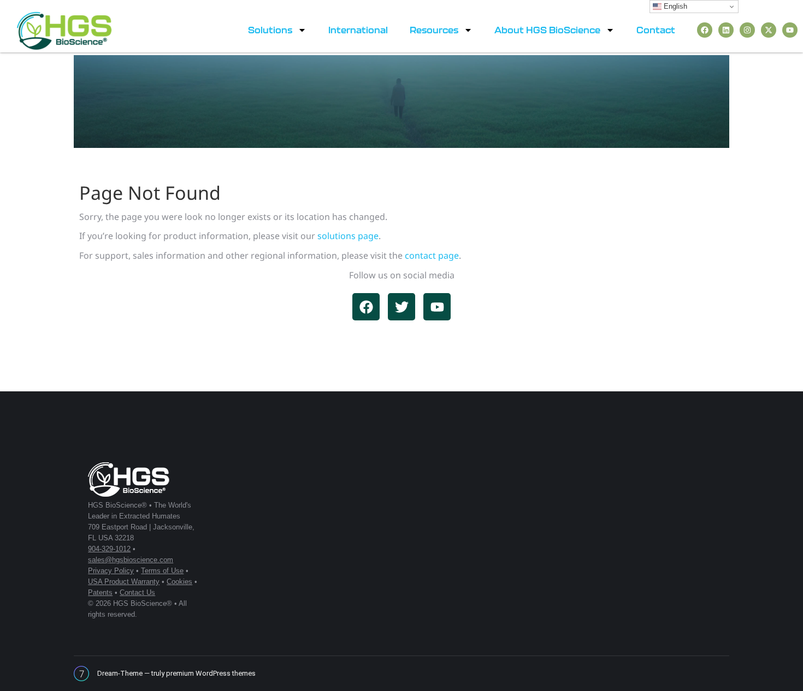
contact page (432, 255)
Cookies (179, 581)
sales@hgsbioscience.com (130, 560)
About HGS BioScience (547, 30)
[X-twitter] (768, 30)
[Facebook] (704, 30)
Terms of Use (162, 571)
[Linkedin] (726, 30)
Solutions (270, 30)
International (358, 30)
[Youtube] (790, 30)
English (674, 6)
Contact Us (137, 592)
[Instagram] (747, 30)
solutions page (348, 236)
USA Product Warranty (124, 581)
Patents (100, 592)
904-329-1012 (109, 549)
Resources (434, 30)
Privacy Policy (111, 571)
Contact (655, 30)
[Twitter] (401, 306)
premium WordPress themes (211, 673)
